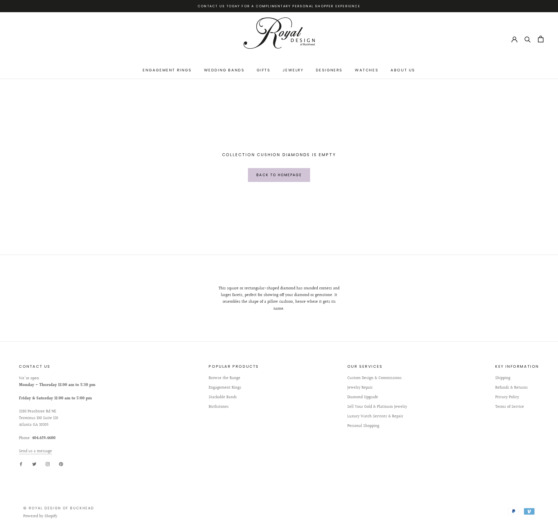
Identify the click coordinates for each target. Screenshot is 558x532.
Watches (366, 70)
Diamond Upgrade (362, 397)
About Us (403, 70)
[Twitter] (34, 464)
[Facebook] (21, 464)
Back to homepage (279, 174)
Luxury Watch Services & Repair (375, 417)
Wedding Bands (224, 70)
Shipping (502, 378)
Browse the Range (224, 378)
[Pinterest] (61, 464)
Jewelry (292, 70)
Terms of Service (509, 407)
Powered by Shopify (40, 516)
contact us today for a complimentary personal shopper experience (279, 6)
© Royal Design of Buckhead (58, 508)
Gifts (263, 70)
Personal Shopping (363, 426)
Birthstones (219, 407)
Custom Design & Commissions (374, 378)
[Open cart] (540, 39)
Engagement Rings (167, 70)
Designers (329, 70)
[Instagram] (48, 464)
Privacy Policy (507, 397)
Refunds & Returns (511, 388)
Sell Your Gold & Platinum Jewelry (377, 407)
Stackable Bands (223, 397)
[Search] (528, 39)
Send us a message (35, 451)
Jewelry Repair (360, 388)
